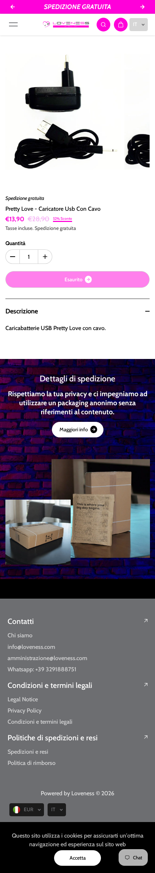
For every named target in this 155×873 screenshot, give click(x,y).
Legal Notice (23, 699)
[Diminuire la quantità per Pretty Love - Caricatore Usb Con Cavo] (12, 256)
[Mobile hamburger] (13, 25)
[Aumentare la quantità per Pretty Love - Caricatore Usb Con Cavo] (45, 256)
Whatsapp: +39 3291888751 (42, 669)
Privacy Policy (24, 710)
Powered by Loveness (68, 793)
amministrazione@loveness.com (47, 658)
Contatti (21, 621)
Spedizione (47, 228)
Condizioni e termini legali (50, 685)
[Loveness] (66, 24)
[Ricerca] (103, 24)
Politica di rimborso (32, 762)
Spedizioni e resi (28, 751)
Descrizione (21, 311)
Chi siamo (20, 635)
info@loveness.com (31, 646)
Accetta (78, 858)
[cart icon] (121, 24)
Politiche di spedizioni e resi (53, 737)
